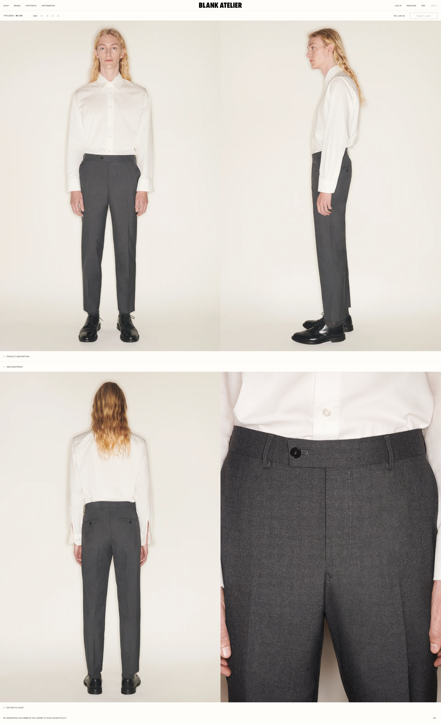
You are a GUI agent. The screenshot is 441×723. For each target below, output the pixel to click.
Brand (17, 5)
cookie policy (59, 717)
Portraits (31, 5)
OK (434, 717)
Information (48, 5)
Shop (6, 5)
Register (411, 5)
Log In (398, 5)
